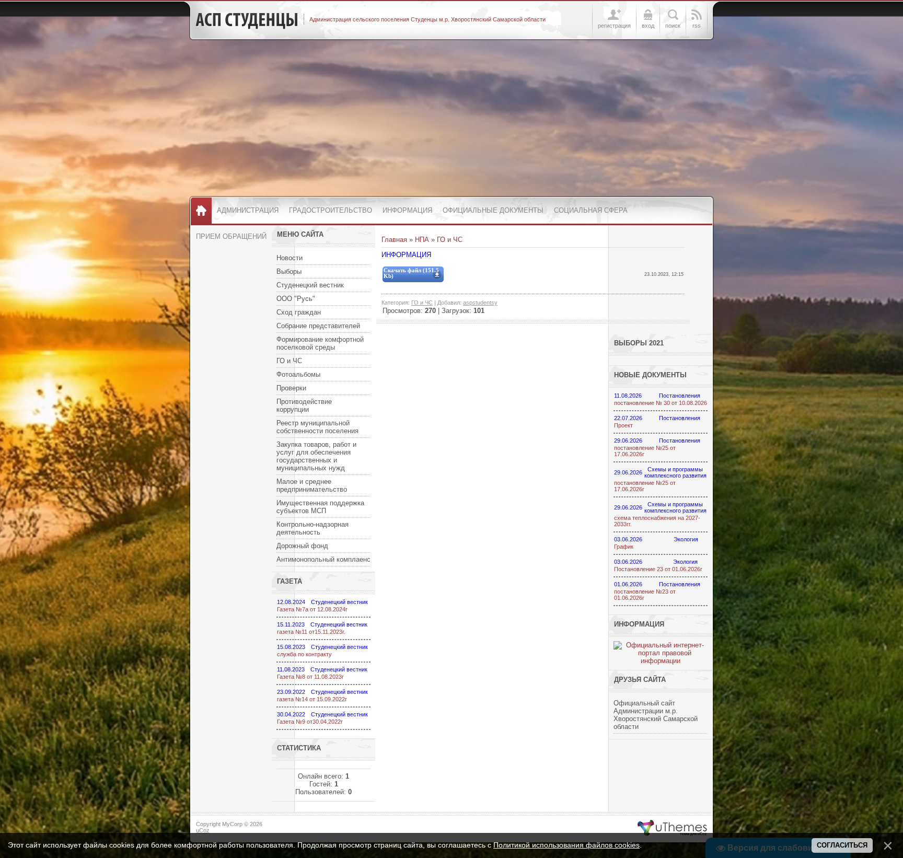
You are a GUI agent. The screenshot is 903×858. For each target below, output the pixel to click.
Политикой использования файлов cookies (566, 845)
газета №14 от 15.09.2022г (312, 699)
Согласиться (842, 845)
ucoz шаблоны (672, 828)
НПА (422, 240)
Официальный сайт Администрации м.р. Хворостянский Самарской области (655, 715)
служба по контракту (304, 654)
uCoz (203, 830)
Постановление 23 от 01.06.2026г (658, 569)
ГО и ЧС (449, 240)
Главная (394, 240)
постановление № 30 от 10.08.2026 (660, 403)
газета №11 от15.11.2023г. (311, 632)
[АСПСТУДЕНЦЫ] (246, 20)
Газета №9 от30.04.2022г (310, 721)
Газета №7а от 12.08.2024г (312, 609)
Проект (623, 425)
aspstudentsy (480, 302)
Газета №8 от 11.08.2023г (310, 677)
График (623, 546)
